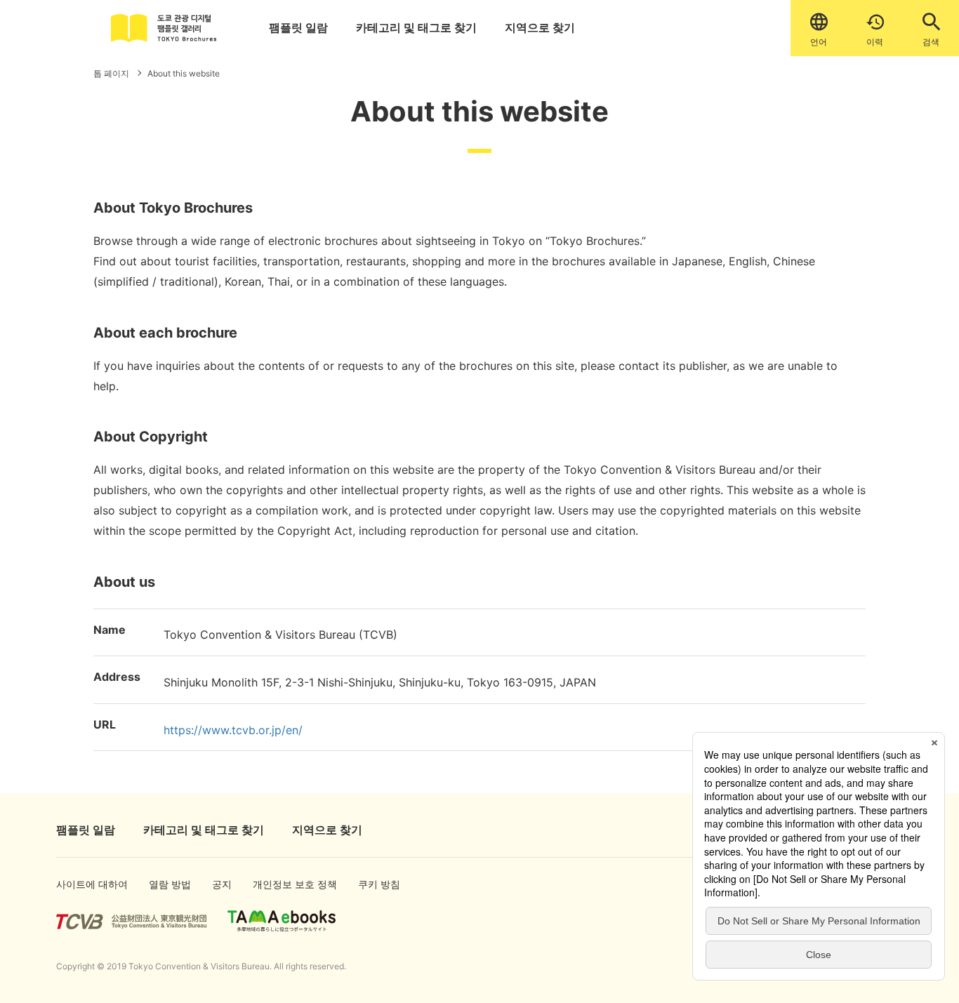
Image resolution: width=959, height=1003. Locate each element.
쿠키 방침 (374, 884)
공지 (222, 884)
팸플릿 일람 (298, 27)
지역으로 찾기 (540, 27)
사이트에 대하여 (79, 884)
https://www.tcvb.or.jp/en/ (233, 730)
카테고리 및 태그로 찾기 (416, 27)
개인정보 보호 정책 (279, 884)
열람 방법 (164, 884)
